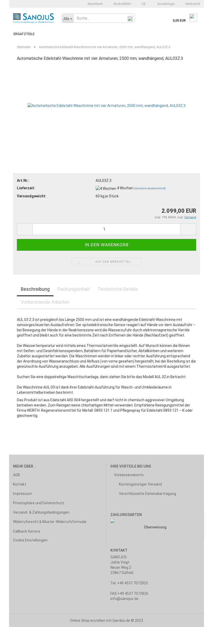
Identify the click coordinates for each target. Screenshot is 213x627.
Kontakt (19, 484)
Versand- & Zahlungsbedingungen (41, 512)
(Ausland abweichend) (150, 188)
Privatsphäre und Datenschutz (38, 503)
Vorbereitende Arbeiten (45, 302)
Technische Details (118, 289)
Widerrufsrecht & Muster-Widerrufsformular (50, 522)
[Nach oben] (199, 619)
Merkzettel (192, 4)
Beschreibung (35, 289)
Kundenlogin (165, 4)
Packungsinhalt (73, 289)
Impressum (22, 494)
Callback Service (26, 531)
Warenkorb (95, 4)
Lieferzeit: (26, 188)
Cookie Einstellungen (30, 540)
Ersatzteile (24, 34)
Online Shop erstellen (87, 620)
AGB (16, 475)
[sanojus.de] (33, 18)
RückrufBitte (122, 4)
